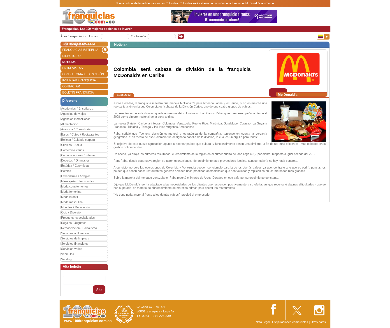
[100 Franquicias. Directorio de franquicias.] (88, 16)
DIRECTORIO (71, 56)
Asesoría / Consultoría (76, 129)
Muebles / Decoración (75, 207)
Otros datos (318, 322)
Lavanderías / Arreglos (76, 176)
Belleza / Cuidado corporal (78, 139)
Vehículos (67, 254)
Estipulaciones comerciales (290, 322)
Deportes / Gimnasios (75, 160)
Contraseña (138, 36)
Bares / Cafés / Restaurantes (80, 134)
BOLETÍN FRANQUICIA (78, 92)
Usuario (94, 36)
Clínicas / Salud (71, 145)
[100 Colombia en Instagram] (319, 309)
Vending (66, 259)
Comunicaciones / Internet (78, 155)
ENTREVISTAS (72, 68)
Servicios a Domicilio (75, 233)
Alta (99, 289)
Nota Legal (263, 322)
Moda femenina (71, 191)
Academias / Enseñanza (77, 108)
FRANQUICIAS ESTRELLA (80, 50)
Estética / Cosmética (75, 165)
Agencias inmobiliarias (76, 119)
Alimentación (69, 124)
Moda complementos (74, 186)
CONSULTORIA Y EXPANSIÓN (83, 74)
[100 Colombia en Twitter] (297, 309)
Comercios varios (72, 150)
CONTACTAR (71, 86)
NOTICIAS (69, 62)
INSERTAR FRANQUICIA (79, 80)
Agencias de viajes (73, 113)
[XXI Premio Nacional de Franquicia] (124, 314)
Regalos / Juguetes (73, 223)
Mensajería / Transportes (77, 181)
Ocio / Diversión (71, 212)
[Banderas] (323, 37)
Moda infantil (69, 197)
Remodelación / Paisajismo (79, 228)
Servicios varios (71, 249)
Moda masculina (72, 202)
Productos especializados (78, 217)
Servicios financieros (74, 243)
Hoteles (66, 171)
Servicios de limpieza (75, 238)
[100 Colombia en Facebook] (274, 308)
